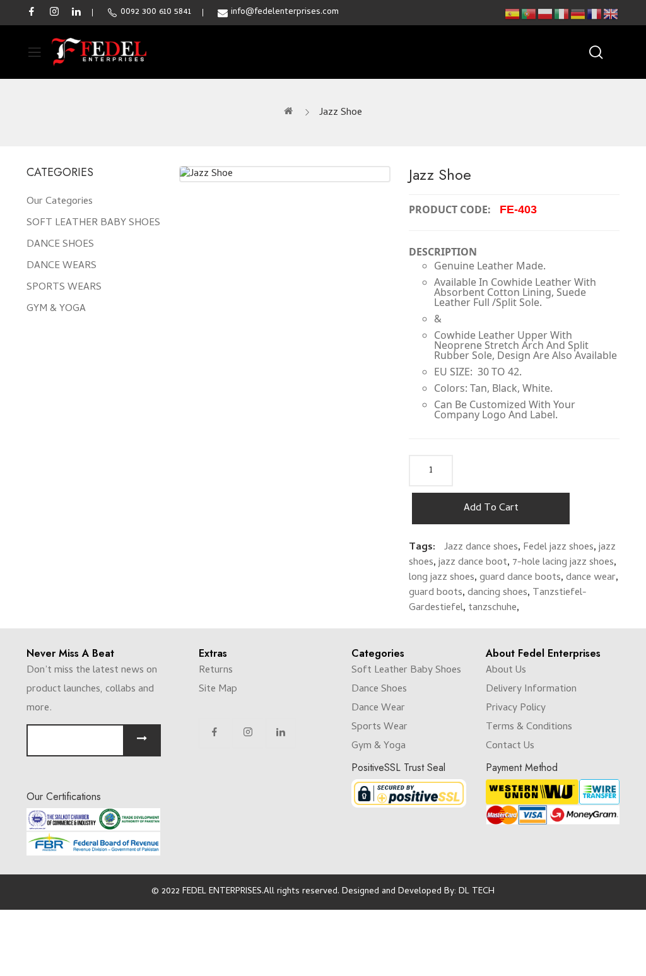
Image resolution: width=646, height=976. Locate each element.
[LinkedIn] (280, 733)
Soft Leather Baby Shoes (406, 670)
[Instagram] (248, 733)
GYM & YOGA (56, 309)
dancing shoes (497, 593)
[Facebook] (214, 733)
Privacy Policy (516, 708)
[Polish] (545, 14)
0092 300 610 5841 (155, 12)
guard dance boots (520, 578)
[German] (578, 14)
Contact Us (510, 746)
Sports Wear (379, 727)
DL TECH (477, 892)
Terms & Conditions (529, 727)
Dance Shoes (379, 689)
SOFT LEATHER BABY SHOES (93, 223)
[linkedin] (76, 12)
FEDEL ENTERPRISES (222, 892)
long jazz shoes (441, 578)
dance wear (591, 578)
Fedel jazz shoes (558, 547)
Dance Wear (378, 708)
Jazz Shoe (340, 113)
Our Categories (59, 202)
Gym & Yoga (378, 746)
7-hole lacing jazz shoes (563, 563)
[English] (611, 14)
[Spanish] (513, 14)
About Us (506, 670)
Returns (216, 670)
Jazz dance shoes (481, 547)
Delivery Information (531, 689)
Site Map (218, 689)
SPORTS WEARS (64, 287)
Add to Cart (491, 508)
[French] (595, 14)
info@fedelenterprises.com (285, 12)
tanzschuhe (492, 608)
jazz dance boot (472, 563)
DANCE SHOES (60, 245)
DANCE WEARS (61, 266)
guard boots (435, 593)
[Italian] (562, 14)
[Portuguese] (529, 14)
